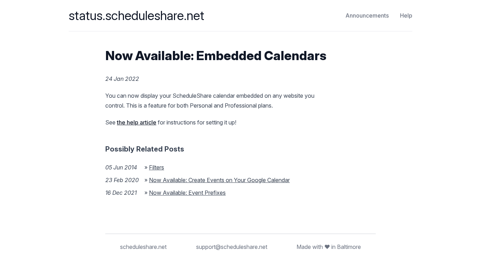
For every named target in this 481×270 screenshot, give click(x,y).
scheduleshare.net (143, 246)
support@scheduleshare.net (231, 246)
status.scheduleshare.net (136, 15)
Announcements (367, 15)
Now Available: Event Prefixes (187, 192)
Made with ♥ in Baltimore (328, 246)
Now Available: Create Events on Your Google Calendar (219, 180)
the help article (136, 122)
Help (406, 15)
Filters (156, 167)
